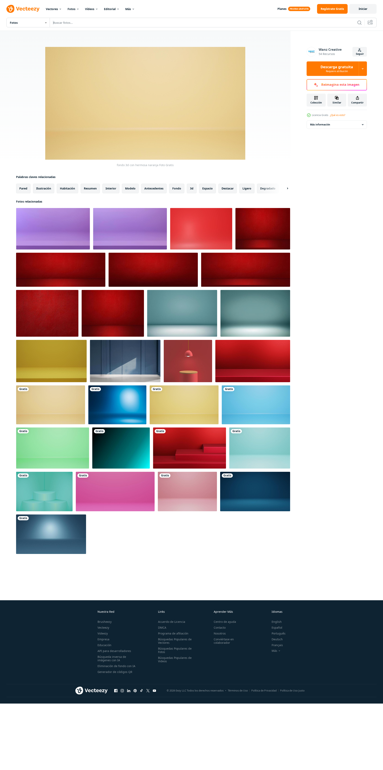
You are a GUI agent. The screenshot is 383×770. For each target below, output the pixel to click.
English (277, 622)
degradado (267, 188)
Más (128, 9)
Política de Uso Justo (292, 690)
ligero (246, 188)
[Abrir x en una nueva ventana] (148, 690)
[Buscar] (359, 22)
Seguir (360, 54)
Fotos (71, 9)
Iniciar (363, 9)
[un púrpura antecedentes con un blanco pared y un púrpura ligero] (53, 228)
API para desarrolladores (114, 651)
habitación (67, 188)
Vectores (52, 9)
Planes (281, 9)
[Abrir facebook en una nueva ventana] (115, 690)
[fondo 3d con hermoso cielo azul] (256, 404)
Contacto (220, 627)
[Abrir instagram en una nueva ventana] (122, 690)
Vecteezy (103, 627)
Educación (104, 645)
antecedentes (153, 188)
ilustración (43, 188)
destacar (228, 188)
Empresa (103, 639)
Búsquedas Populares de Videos (175, 659)
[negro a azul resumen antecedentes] (121, 448)
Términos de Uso (238, 690)
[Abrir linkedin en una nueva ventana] (128, 690)
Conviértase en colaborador (224, 641)
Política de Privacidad (264, 690)
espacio (207, 188)
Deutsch (277, 639)
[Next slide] (284, 188)
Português (278, 633)
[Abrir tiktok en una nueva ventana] (141, 690)
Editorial (110, 9)
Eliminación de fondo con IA (116, 666)
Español (277, 627)
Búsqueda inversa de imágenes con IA (112, 658)
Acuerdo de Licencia (171, 622)
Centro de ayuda (225, 622)
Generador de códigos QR (115, 672)
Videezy (103, 633)
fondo (176, 188)
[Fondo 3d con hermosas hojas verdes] (52, 448)
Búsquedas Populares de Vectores (175, 641)
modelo (130, 188)
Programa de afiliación (173, 633)
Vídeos (89, 9)
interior (111, 188)
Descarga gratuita (336, 68)
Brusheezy (105, 622)
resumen (90, 188)
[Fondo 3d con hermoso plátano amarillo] (184, 404)
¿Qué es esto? (337, 115)
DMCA (162, 627)
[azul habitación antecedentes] (125, 361)
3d (191, 188)
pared (23, 188)
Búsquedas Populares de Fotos (175, 650)
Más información (320, 124)
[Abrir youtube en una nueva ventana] (154, 690)
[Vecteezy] (22, 9)
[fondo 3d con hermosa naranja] (50, 404)
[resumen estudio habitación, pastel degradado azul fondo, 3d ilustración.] (117, 404)
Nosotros (220, 633)
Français (277, 645)
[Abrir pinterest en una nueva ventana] (135, 690)
